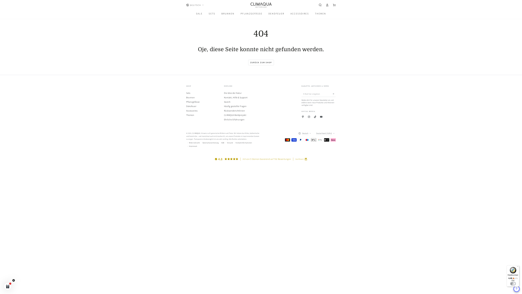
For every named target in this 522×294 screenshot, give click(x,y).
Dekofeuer (191, 106)
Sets (188, 93)
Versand (230, 143)
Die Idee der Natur (233, 93)
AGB (222, 143)
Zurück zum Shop (261, 62)
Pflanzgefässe (193, 101)
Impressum (193, 146)
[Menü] (517, 267)
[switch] (513, 283)
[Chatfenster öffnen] (516, 289)
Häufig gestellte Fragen (235, 106)
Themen (190, 115)
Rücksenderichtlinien (234, 110)
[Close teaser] (13, 280)
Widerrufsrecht (194, 143)
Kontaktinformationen (244, 143)
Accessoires (192, 110)
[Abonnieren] (334, 94)
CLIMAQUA (196, 133)
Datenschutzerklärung (211, 143)
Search (227, 101)
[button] (320, 5)
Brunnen (190, 97)
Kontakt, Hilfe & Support (236, 97)
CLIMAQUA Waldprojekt (235, 115)
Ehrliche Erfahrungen (234, 119)
